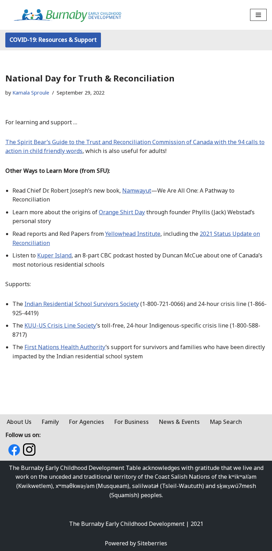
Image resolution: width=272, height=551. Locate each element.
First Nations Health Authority (65, 347)
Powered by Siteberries (136, 543)
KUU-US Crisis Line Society (60, 325)
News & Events (179, 422)
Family (50, 422)
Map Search (226, 422)
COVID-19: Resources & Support (53, 40)
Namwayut (136, 190)
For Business (131, 422)
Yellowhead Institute (132, 234)
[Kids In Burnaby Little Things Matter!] (67, 15)
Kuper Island (54, 255)
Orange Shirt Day (122, 212)
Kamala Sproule (30, 92)
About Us (19, 422)
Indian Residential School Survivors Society (81, 304)
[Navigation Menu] (258, 15)
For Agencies (86, 422)
